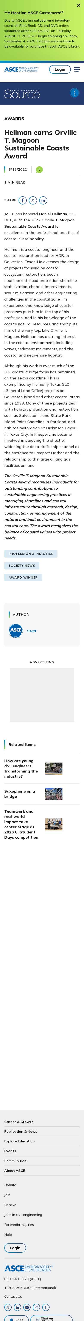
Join (7, 1195)
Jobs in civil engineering (23, 1214)
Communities (15, 1161)
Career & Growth (19, 1121)
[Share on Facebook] (23, 200)
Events (10, 1151)
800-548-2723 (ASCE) (22, 1279)
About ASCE (14, 1170)
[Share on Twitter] (33, 200)
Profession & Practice (31, 554)
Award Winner (23, 577)
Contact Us (13, 1296)
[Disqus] (42, 916)
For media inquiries (19, 1224)
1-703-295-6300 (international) (30, 1288)
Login (60, 69)
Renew (10, 1205)
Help (8, 1234)
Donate (10, 1185)
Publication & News (20, 1131)
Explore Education (19, 1141)
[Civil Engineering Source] (22, 93)
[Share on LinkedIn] (43, 200)
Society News (22, 566)
